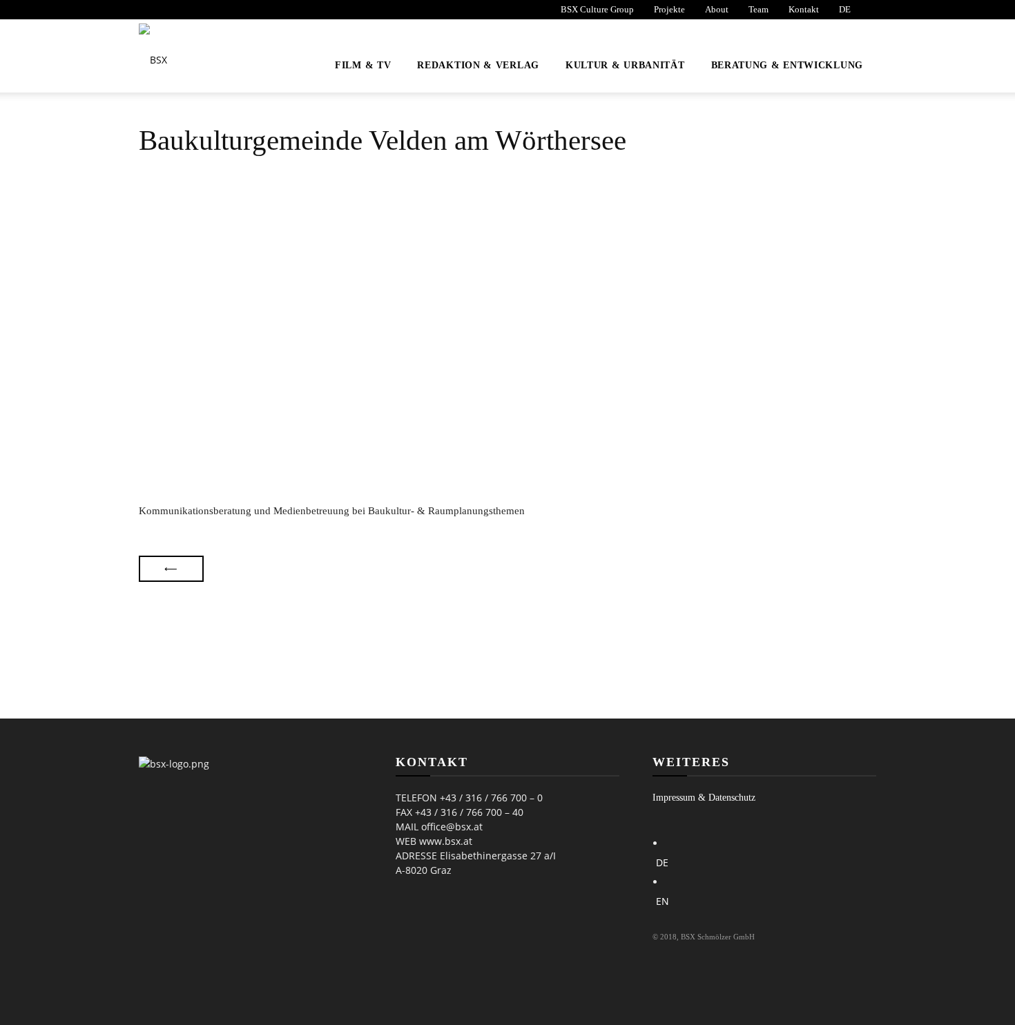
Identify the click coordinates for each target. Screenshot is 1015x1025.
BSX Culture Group (597, 9)
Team (758, 9)
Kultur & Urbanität (625, 65)
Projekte (669, 9)
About (716, 9)
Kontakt (804, 9)
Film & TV (363, 65)
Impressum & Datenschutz (703, 797)
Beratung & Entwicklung (787, 65)
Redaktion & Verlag (478, 65)
